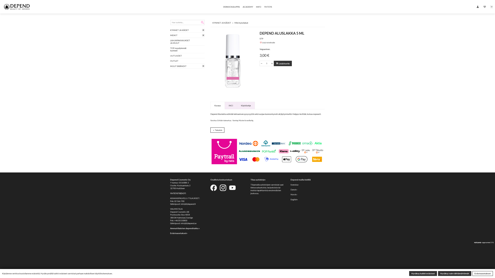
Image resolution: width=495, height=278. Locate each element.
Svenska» (295, 184)
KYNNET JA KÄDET (179, 30)
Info (258, 7)
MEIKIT (174, 35)
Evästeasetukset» (178, 233)
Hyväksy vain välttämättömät (454, 273)
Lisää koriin (283, 63)
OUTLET (174, 61)
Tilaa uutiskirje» (258, 179)
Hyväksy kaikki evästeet (423, 273)
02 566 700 (179, 201)
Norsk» (294, 194)
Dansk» (294, 189)
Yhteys (268, 7)
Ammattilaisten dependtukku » (185, 228)
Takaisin (217, 130)
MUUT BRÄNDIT (178, 66)
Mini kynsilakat (241, 22)
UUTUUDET (176, 55)
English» (294, 199)
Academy (248, 7)
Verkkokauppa (231, 7)
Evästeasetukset (483, 273)
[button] (477, 7)
